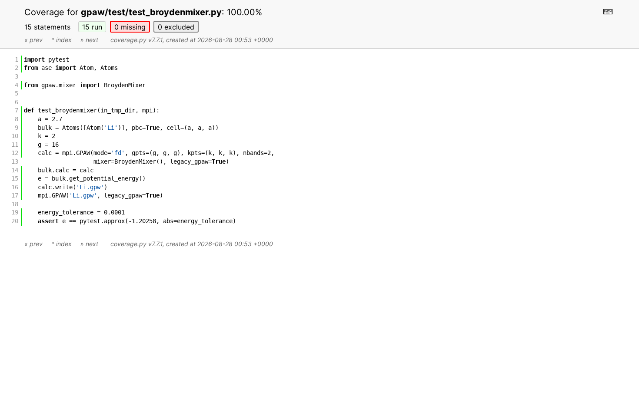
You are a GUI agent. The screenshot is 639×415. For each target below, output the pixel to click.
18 (14, 204)
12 (14, 152)
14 (14, 170)
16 (14, 187)
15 (92, 27)
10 (14, 135)
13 (14, 161)
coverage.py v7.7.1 (136, 39)
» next (89, 39)
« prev (33, 39)
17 (14, 195)
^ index (61, 39)
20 (14, 220)
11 (14, 144)
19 (14, 212)
